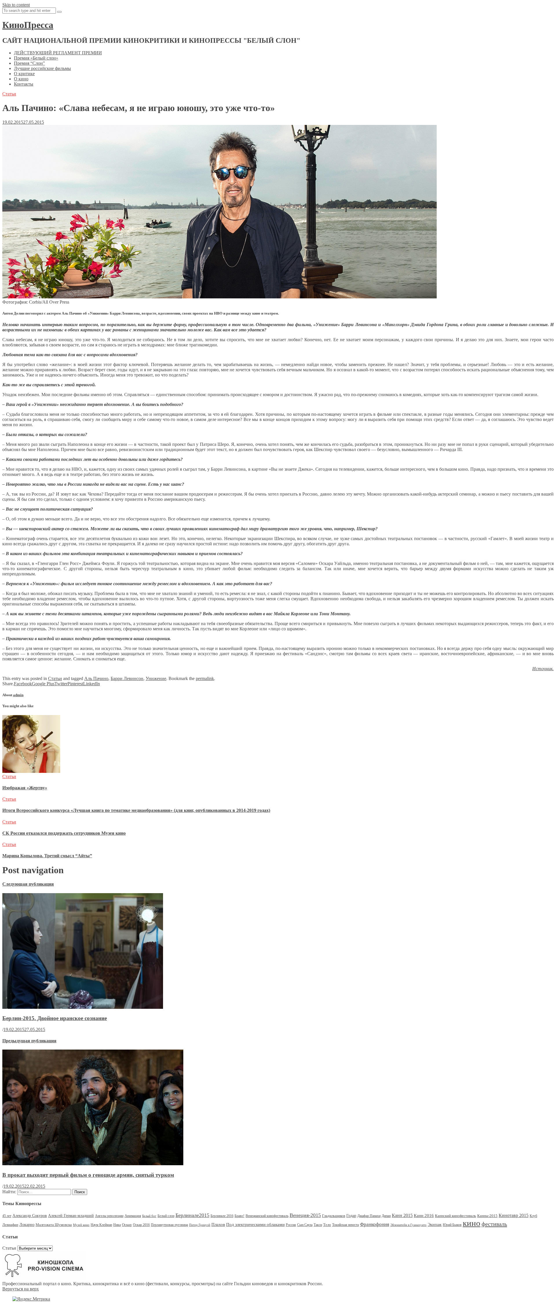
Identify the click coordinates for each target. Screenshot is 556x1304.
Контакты (23, 84)
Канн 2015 (402, 1215)
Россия (291, 1225)
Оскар (127, 1224)
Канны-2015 (487, 1216)
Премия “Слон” (29, 63)
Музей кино (81, 1225)
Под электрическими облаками (255, 1224)
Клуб (533, 1216)
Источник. (543, 668)
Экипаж (435, 1224)
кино (471, 1223)
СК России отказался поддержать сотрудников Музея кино (64, 833)
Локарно (26, 1224)
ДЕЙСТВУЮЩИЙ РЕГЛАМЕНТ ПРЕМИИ (58, 52)
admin (18, 695)
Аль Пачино (96, 678)
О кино (21, 78)
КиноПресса (27, 25)
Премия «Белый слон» (36, 58)
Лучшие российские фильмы (42, 68)
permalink (205, 678)
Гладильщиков (333, 1216)
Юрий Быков (452, 1225)
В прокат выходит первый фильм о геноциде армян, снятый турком (88, 1175)
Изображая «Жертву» (24, 787)
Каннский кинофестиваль (455, 1216)
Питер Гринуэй (199, 1225)
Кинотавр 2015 (513, 1215)
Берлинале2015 (192, 1215)
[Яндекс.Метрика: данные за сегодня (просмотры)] (31, 1299)
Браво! (239, 1216)
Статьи (9, 93)
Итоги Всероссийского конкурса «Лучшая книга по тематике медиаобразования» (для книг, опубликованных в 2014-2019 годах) (136, 810)
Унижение (156, 678)
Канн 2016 (424, 1215)
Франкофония (374, 1224)
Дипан (386, 1216)
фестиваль (494, 1224)
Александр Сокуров (29, 1216)
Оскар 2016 (141, 1225)
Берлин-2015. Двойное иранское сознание (54, 1018)
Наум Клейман (101, 1225)
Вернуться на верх (20, 1288)
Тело (327, 1224)
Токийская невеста (345, 1225)
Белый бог (149, 1216)
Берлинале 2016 (222, 1216)
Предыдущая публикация (29, 1040)
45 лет (6, 1216)
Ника (117, 1225)
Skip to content (16, 4)
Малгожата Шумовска (54, 1224)
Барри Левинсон (127, 678)
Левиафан (10, 1224)
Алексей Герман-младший (71, 1216)
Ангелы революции (109, 1216)
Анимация (133, 1216)
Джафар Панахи (369, 1216)
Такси (318, 1225)
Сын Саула (304, 1225)
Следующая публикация (28, 884)
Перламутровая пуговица (169, 1225)
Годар (351, 1216)
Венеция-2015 (305, 1215)
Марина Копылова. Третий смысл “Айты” (47, 855)
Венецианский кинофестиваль (267, 1216)
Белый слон (166, 1216)
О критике (24, 73)
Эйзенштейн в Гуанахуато (408, 1225)
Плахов (218, 1224)
